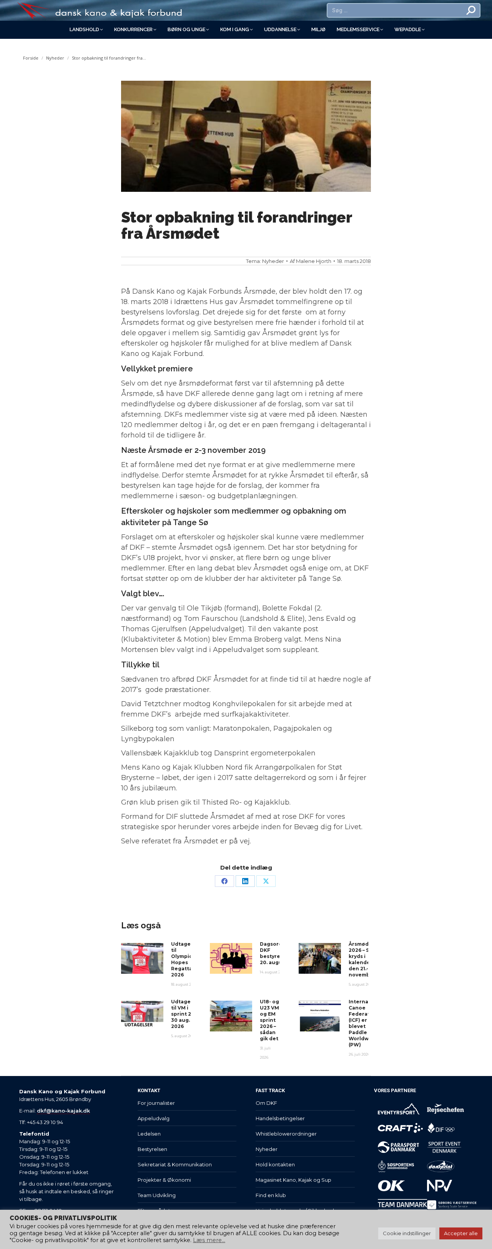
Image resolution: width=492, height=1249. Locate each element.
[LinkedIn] (245, 881)
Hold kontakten (275, 1164)
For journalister (156, 1103)
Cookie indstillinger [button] (407, 1233)
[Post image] (142, 958)
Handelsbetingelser (280, 1118)
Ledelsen (149, 1134)
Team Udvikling (157, 1195)
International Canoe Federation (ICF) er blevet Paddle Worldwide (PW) (366, 1023)
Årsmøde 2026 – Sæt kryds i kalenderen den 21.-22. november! (364, 959)
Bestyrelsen (152, 1149)
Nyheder (273, 261)
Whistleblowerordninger (286, 1134)
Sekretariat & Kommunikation (175, 1164)
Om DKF (266, 1103)
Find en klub (271, 1195)
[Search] (471, 10)
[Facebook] (224, 881)
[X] (266, 881)
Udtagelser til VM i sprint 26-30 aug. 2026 (186, 1014)
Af (310, 261)
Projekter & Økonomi (164, 1180)
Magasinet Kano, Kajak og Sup (293, 1180)
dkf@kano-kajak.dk (63, 1111)
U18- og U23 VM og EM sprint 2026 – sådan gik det (269, 1020)
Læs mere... (209, 1240)
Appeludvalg (154, 1118)
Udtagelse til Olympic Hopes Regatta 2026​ (184, 959)
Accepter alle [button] (461, 1233)
